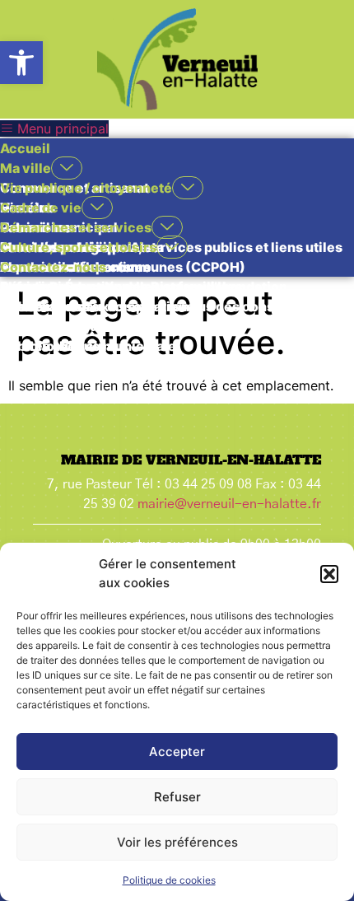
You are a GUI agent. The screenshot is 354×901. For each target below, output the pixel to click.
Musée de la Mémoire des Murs (101, 365)
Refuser (177, 797)
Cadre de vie (41, 207)
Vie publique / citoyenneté (86, 188)
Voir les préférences (177, 842)
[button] (21, 62)
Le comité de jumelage (73, 326)
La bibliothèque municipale (88, 346)
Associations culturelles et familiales (121, 286)
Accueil (25, 148)
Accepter (177, 751)
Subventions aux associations (97, 306)
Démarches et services (75, 227)
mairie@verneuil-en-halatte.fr (229, 504)
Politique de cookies (169, 880)
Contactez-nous (53, 267)
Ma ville (25, 168)
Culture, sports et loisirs (78, 247)
